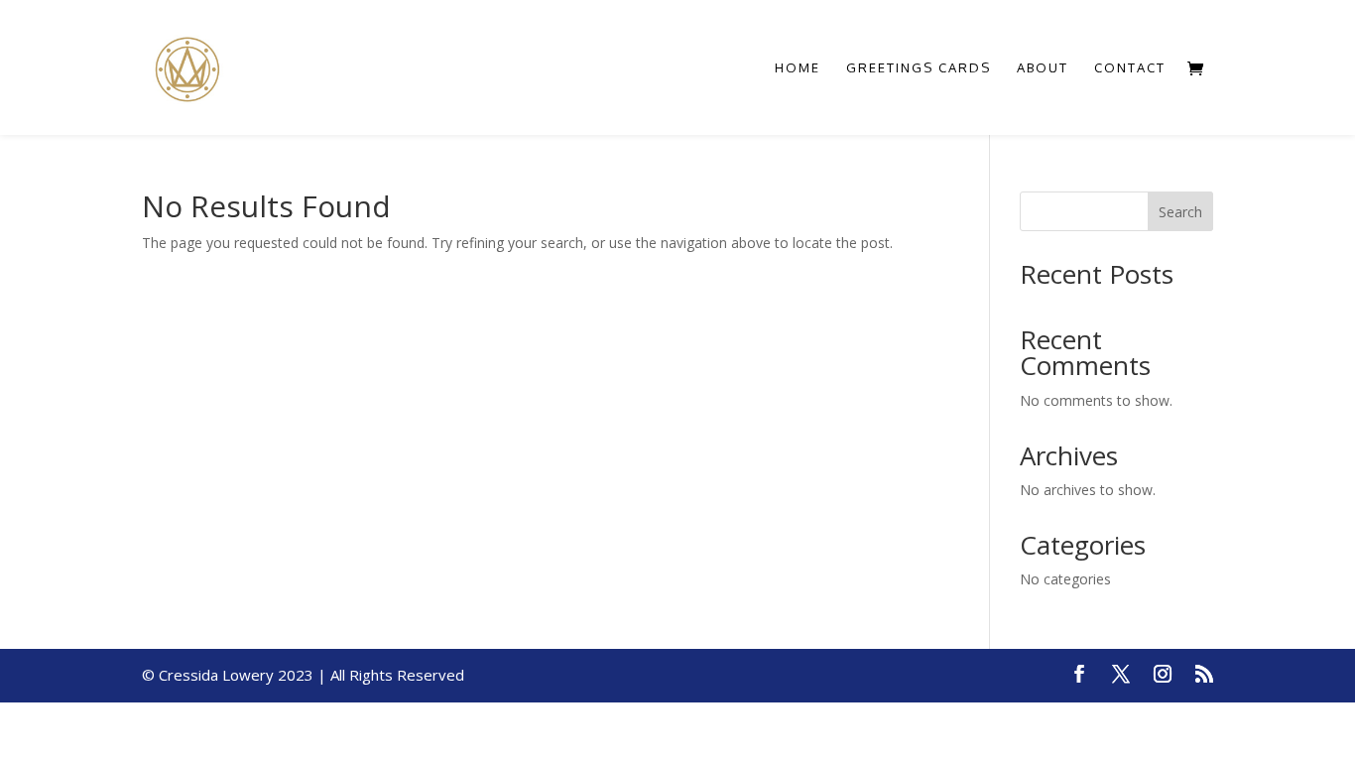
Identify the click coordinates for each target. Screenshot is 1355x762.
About (1042, 68)
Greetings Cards (918, 68)
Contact (1130, 68)
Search (1180, 211)
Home (797, 68)
